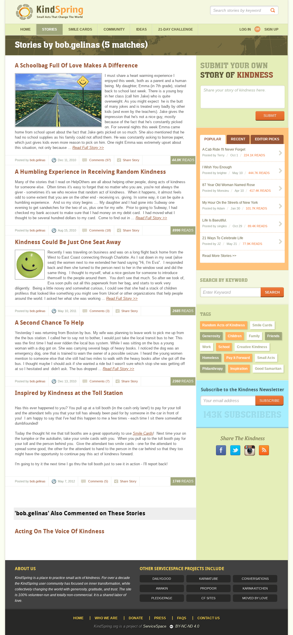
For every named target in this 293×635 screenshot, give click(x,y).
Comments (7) (100, 381)
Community (114, 29)
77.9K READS (252, 243)
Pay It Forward (238, 358)
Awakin (162, 588)
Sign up (271, 29)
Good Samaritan (268, 369)
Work (206, 347)
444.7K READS (259, 173)
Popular (212, 139)
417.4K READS (260, 190)
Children (234, 336)
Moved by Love (255, 598)
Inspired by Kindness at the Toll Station (69, 393)
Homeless (210, 358)
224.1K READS (254, 155)
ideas (141, 29)
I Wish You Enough (217, 167)
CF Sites (208, 598)
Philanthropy (212, 369)
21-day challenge (175, 29)
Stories (49, 29)
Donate (136, 618)
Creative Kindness (252, 347)
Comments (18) (100, 230)
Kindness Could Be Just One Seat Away (68, 242)
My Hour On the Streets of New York (230, 203)
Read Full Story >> (88, 147)
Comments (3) (100, 311)
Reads (183, 160)
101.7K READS (256, 208)
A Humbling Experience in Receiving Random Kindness (90, 171)
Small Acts (266, 358)
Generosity (211, 336)
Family (254, 336)
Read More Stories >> (219, 256)
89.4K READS (257, 226)
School (223, 347)
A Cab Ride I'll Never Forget (223, 149)
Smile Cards (80, 29)
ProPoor (208, 588)
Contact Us (208, 618)
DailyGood (162, 578)
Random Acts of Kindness (223, 325)
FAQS (181, 618)
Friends (273, 336)
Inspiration (239, 369)
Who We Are (106, 618)
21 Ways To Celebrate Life (222, 238)
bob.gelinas (37, 160)
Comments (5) (98, 481)
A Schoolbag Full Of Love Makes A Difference (76, 65)
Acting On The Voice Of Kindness (59, 531)
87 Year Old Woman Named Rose (228, 185)
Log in (245, 29)
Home (25, 29)
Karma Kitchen (255, 588)
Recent (238, 139)
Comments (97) (100, 160)
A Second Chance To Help (49, 322)
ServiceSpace (154, 626)
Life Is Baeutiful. (214, 220)
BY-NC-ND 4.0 (187, 626)
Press (160, 618)
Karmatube (208, 578)
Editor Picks (267, 139)
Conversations (255, 578)
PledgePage (161, 598)
